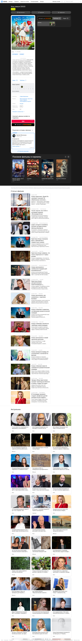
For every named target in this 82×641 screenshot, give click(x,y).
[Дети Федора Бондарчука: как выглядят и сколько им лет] (41, 422)
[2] (15, 88)
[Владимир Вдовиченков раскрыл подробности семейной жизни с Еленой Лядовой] (20, 463)
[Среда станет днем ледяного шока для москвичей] (20, 566)
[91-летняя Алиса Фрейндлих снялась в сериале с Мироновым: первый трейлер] (61, 443)
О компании (6, 640)
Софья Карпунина (24, 96)
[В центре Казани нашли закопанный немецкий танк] (41, 546)
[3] (17, 88)
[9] (30, 88)
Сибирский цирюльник (47, 178)
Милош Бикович (23, 98)
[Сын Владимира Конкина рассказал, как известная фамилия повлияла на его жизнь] (41, 525)
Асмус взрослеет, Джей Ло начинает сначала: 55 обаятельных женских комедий (39, 198)
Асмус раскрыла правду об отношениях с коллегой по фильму (39, 353)
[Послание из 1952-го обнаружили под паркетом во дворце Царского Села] (41, 463)
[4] (20, 88)
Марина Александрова (23, 100)
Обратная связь (77, 640)
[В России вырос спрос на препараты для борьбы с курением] (20, 587)
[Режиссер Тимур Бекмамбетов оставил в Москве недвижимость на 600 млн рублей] (61, 484)
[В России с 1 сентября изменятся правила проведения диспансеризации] (41, 504)
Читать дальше (15, 146)
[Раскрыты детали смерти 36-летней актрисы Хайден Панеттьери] (61, 504)
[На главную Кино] (5, 1)
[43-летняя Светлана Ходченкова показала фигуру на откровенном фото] (41, 607)
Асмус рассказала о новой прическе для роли (39, 338)
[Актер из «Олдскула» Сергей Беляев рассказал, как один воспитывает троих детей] (20, 628)
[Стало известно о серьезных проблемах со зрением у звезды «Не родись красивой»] (61, 566)
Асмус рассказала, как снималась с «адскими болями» (38, 297)
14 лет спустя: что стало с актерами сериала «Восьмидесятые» (39, 212)
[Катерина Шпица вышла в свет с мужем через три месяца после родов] (20, 525)
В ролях (14, 98)
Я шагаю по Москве (61, 178)
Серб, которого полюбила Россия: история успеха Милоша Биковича (39, 226)
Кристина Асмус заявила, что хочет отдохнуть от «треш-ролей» (40, 254)
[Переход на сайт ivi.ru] (23, 121)
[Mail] (2, 1)
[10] (32, 88)
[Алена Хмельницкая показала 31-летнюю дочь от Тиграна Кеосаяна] (61, 628)
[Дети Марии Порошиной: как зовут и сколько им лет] (61, 422)
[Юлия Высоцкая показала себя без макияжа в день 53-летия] (41, 628)
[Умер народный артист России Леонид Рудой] (41, 443)
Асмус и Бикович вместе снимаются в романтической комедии (40, 367)
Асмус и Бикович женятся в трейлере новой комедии (40, 324)
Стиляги (29, 178)
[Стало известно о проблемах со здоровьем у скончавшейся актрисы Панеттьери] (20, 422)
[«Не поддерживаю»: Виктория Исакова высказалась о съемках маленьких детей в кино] (61, 607)
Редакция (31, 640)
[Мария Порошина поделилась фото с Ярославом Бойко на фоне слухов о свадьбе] (20, 484)
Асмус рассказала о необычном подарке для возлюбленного (39, 268)
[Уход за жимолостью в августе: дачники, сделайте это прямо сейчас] (41, 566)
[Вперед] (68, 157)
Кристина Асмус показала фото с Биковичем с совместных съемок (39, 240)
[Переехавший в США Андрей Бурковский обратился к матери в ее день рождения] (61, 463)
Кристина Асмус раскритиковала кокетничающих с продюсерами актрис (38, 282)
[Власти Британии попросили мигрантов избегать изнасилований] (61, 525)
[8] (28, 88)
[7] (26, 88)
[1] (13, 88)
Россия (21, 103)
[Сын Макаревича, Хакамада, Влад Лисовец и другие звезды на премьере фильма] (61, 546)
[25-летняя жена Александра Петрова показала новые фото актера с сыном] (20, 546)
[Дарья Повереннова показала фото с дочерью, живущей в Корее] (20, 607)
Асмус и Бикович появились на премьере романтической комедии (40, 311)
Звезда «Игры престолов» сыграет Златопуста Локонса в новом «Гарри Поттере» (40, 381)
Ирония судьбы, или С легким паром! (18, 179)
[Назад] (65, 157)
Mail (2, 640)
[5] (22, 88)
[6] (24, 88)
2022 (13, 51)
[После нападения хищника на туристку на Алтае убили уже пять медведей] (20, 443)
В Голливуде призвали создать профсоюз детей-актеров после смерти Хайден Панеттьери (39, 395)
